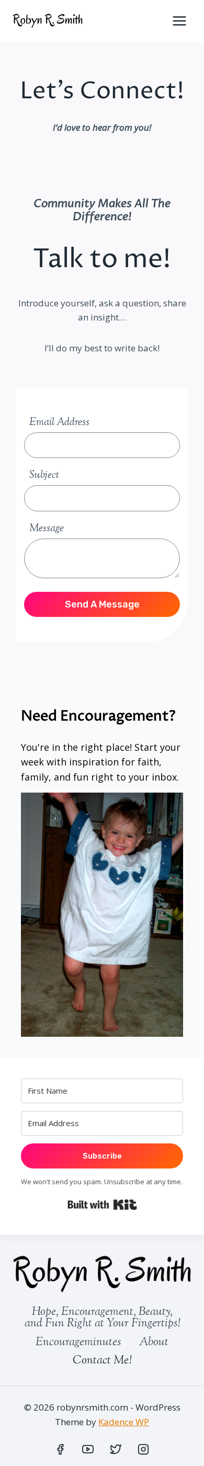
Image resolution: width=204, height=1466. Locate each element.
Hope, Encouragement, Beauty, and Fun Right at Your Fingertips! (102, 1318)
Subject (44, 475)
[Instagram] (143, 1449)
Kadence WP (123, 1422)
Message (46, 528)
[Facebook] (60, 1449)
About (153, 1342)
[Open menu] (179, 20)
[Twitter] (115, 1449)
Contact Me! (102, 1361)
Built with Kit (102, 1204)
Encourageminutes (78, 1342)
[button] (102, 915)
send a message (102, 604)
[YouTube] (87, 1449)
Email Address (59, 422)
